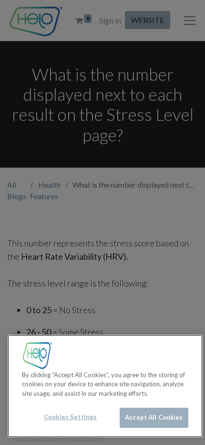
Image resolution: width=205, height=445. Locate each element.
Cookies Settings (70, 417)
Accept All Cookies (154, 417)
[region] (105, 386)
